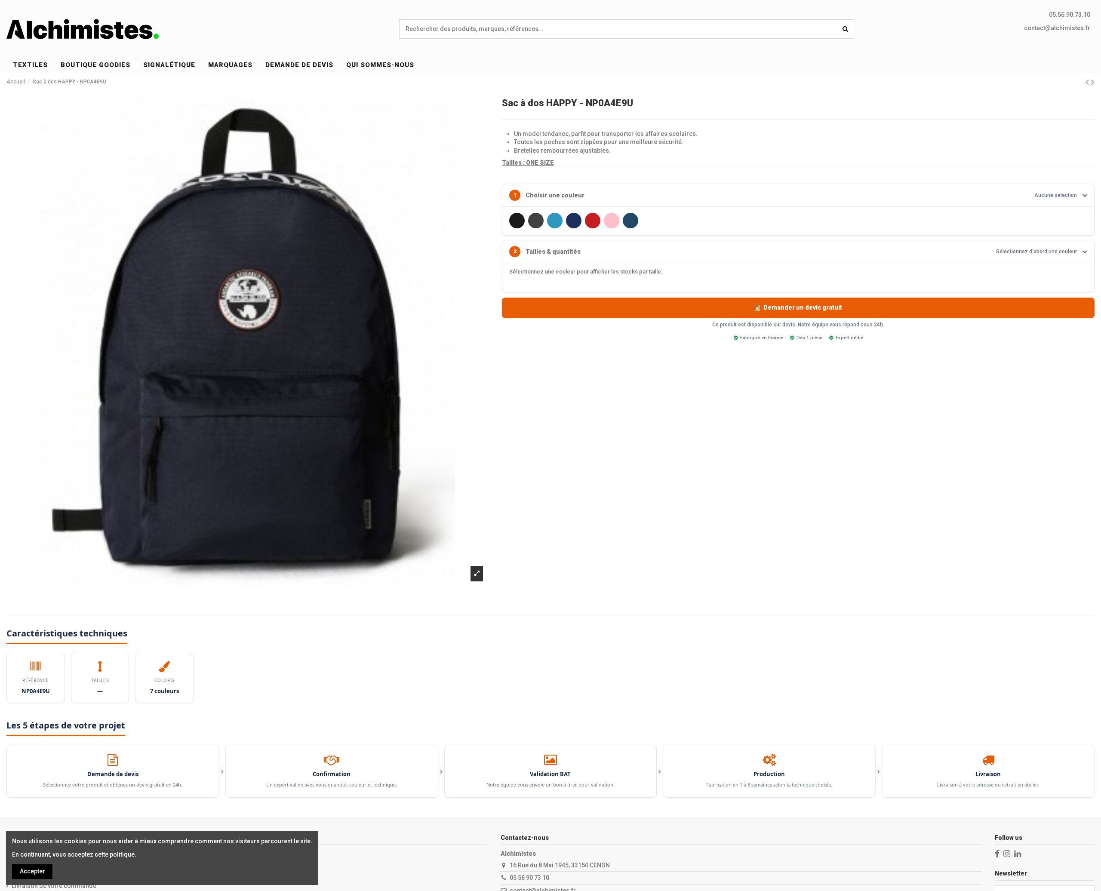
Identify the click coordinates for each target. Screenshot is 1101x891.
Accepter (32, 871)
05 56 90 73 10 (529, 877)
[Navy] (573, 220)
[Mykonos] (555, 220)
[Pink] (611, 220)
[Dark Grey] (536, 220)
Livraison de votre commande (54, 885)
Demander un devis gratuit (802, 307)
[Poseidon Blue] (630, 220)
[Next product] (1093, 82)
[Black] (517, 220)
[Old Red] (592, 220)
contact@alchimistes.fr (1057, 28)
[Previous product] (1088, 82)
